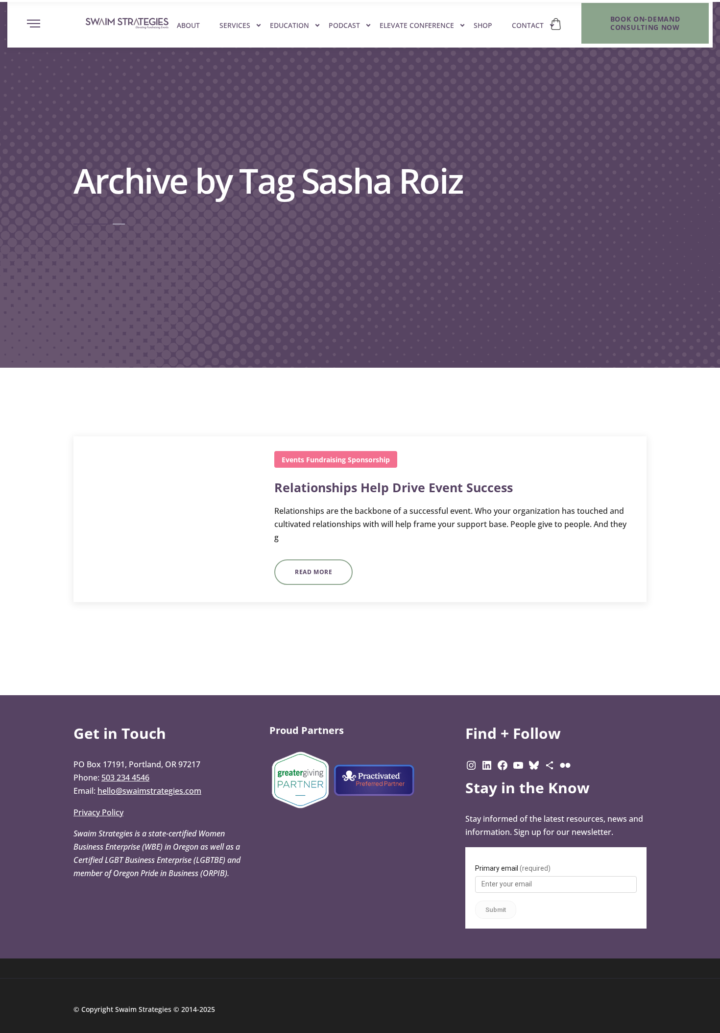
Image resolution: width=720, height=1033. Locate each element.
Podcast (344, 25)
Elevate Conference (417, 25)
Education (289, 25)
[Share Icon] (549, 764)
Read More (313, 572)
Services (234, 25)
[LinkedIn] (487, 764)
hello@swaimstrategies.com (149, 790)
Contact (528, 25)
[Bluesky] (534, 764)
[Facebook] (502, 764)
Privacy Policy (98, 812)
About (188, 25)
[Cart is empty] (556, 23)
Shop (483, 25)
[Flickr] (565, 764)
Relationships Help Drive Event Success (393, 487)
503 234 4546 (125, 777)
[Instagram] (471, 764)
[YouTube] (518, 764)
